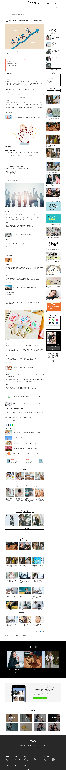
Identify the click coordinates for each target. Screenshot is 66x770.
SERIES (53, 7)
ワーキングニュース (24, 634)
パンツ (6, 759)
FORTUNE (34, 7)
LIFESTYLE (21, 7)
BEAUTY (15, 7)
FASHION (7, 7)
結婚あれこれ (44, 760)
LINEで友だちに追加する (40, 698)
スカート (6, 760)
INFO (39, 7)
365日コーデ (7, 765)
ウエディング (44, 759)
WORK (11, 7)
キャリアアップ (12, 634)
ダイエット (25, 765)
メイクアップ (26, 760)
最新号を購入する (53, 346)
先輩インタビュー (38, 634)
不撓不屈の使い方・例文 (12, 63)
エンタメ (35, 760)
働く (8, 14)
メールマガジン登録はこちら (53, 325)
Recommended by (37, 631)
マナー (30, 634)
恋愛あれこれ (44, 758)
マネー (33, 634)
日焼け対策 (25, 758)
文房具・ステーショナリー (10, 635)
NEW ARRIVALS (48, 7)
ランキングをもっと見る (25, 528)
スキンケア (25, 759)
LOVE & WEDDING (27, 7)
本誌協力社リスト (54, 760)
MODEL (42, 7)
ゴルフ (34, 758)
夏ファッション (7, 758)
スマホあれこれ (17, 635)
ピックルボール (36, 759)
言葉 (10, 14)
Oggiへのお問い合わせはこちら (53, 361)
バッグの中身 (23, 635)
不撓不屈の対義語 (11, 67)
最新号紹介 (53, 759)
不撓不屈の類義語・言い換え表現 (14, 65)
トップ (6, 14)
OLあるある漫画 (18, 634)
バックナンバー (53, 349)
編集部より (53, 758)
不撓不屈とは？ (11, 61)
